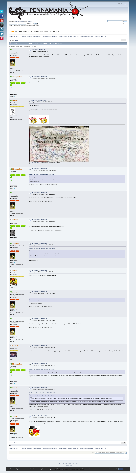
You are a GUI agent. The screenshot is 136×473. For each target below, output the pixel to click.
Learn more (126, 469)
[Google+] (2, 25)
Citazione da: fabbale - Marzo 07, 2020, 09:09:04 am (41, 174)
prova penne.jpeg (34, 162)
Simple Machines (75, 463)
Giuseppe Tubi (17, 77)
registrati (30, 21)
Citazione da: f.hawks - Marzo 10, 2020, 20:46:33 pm (41, 297)
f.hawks (14, 270)
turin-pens (15, 50)
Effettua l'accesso (19, 21)
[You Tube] (2, 20)
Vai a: (93, 452)
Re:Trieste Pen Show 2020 (39, 76)
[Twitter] (2, 11)
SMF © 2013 (68, 463)
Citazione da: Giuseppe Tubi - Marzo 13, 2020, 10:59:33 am (43, 392)
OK (120, 469)
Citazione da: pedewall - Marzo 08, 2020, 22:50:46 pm (42, 248)
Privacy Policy (69, 465)
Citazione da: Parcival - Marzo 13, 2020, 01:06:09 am (41, 369)
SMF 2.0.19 (61, 463)
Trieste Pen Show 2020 (38, 49)
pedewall (15, 220)
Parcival (15, 346)
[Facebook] (2, 16)
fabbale (14, 100)
